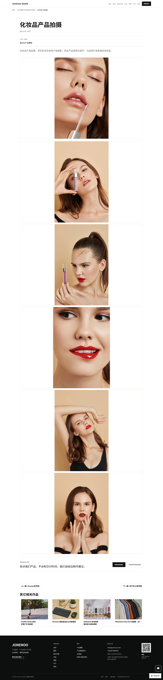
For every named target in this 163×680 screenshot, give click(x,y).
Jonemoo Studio (20, 3)
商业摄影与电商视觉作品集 (26, 10)
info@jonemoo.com (114, 648)
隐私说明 (112, 677)
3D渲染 (79, 654)
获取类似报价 (119, 565)
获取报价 (146, 4)
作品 (125, 4)
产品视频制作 (81, 651)
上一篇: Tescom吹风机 (30, 586)
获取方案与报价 (18, 657)
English (157, 676)
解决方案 (120, 4)
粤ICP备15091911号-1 (124, 677)
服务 (114, 4)
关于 (134, 4)
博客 (130, 4)
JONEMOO (20, 644)
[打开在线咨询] (158, 668)
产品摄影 (80, 648)
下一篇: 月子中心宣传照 (132, 586)
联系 (138, 4)
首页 (109, 4)
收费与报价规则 (82, 657)
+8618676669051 (135, 565)
